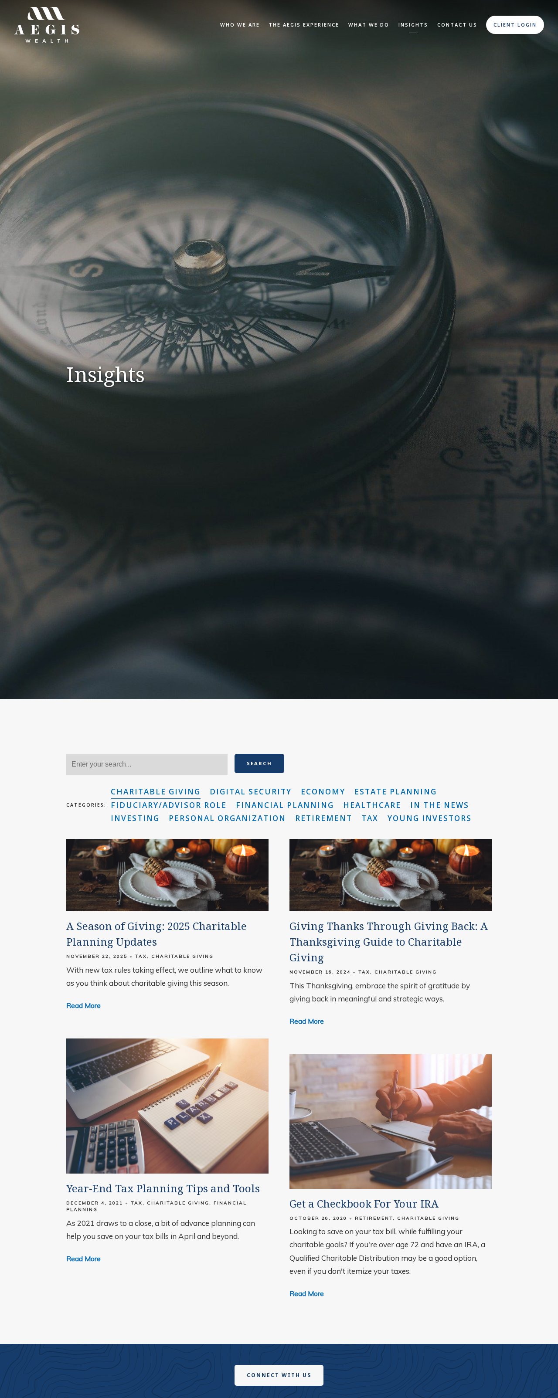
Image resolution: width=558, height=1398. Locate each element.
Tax (369, 818)
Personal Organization (227, 818)
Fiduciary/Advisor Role (169, 805)
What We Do (368, 24)
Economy (323, 792)
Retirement (323, 818)
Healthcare (372, 805)
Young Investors (430, 818)
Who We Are (240, 24)
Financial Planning (285, 805)
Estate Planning (395, 792)
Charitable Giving (156, 792)
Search (259, 763)
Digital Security (251, 792)
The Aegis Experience (304, 24)
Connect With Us (279, 1375)
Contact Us (457, 24)
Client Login (515, 24)
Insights (413, 24)
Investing (135, 818)
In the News (439, 805)
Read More (83, 1005)
